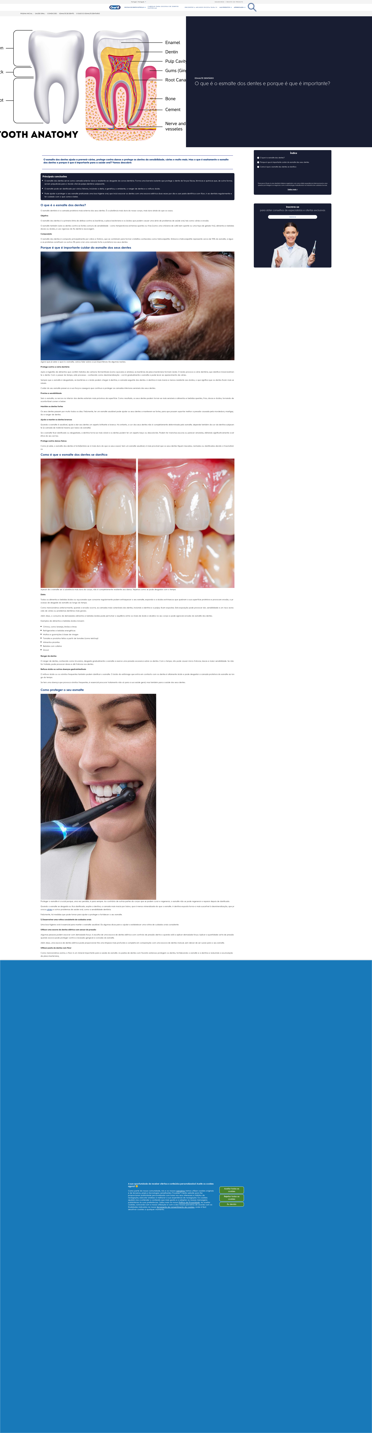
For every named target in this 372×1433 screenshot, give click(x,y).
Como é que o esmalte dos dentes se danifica (278, 167)
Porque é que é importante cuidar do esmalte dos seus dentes (284, 162)
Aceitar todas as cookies (231, 1190)
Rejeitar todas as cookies (231, 1197)
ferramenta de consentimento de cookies (175, 1207)
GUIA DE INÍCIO (219, 2)
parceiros (180, 1191)
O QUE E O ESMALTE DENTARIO (88, 13)
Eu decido (231, 1204)
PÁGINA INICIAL (26, 13)
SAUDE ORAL (40, 13)
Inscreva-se (292, 217)
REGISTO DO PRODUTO (234, 2)
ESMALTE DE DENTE (66, 13)
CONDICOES (52, 13)
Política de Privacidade (189, 1202)
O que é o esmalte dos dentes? (272, 158)
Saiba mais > (293, 189)
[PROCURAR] (252, 7)
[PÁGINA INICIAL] (115, 7)
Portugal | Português (137, 2)
